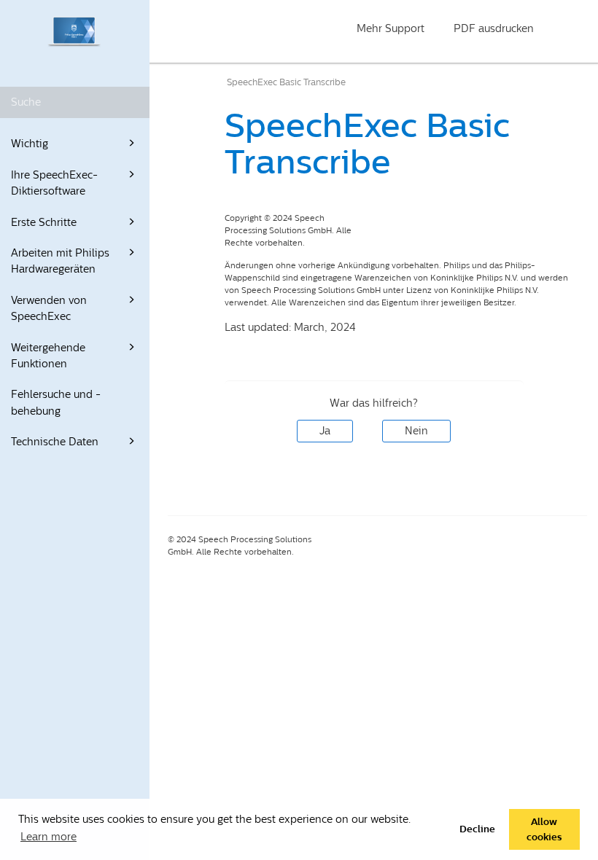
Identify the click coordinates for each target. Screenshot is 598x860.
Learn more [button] (48, 837)
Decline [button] (477, 829)
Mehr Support (390, 29)
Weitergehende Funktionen (48, 356)
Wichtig (29, 144)
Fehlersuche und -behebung (56, 402)
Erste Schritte (44, 222)
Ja (324, 431)
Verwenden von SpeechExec (49, 308)
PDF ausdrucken (494, 29)
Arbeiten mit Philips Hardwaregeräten (60, 261)
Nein (416, 431)
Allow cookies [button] (544, 829)
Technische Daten (54, 442)
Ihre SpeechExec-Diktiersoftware (54, 183)
